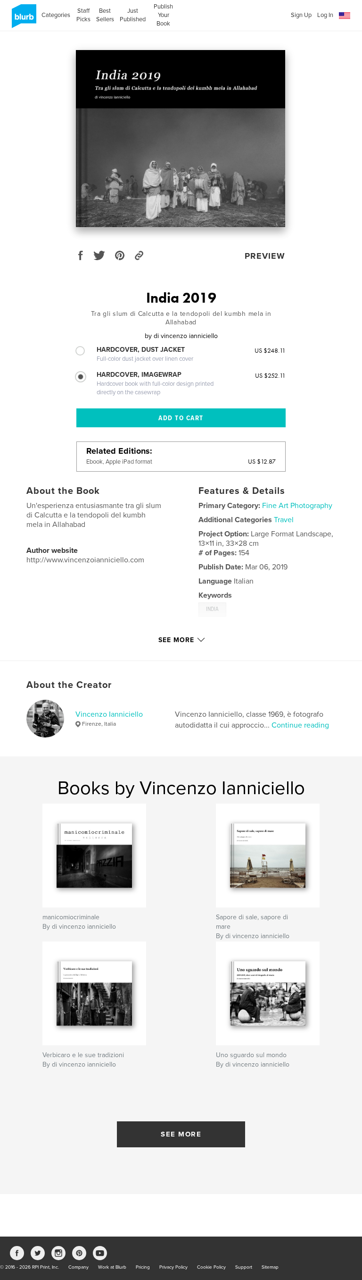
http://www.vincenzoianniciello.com (85, 560)
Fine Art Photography (297, 505)
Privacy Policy (173, 1267)
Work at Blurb (112, 1267)
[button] (344, 16)
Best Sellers (105, 15)
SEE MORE (181, 1134)
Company (78, 1267)
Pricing (143, 1267)
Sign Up (301, 15)
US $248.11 (270, 350)
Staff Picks (83, 15)
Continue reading (300, 725)
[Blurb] (22, 20)
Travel (284, 520)
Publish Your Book (163, 15)
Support (243, 1267)
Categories (55, 15)
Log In (325, 15)
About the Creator (69, 685)
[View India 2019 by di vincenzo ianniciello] (180, 138)
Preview (265, 256)
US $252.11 (270, 375)
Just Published (133, 15)
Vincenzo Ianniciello (109, 714)
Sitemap (270, 1267)
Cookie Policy (211, 1267)
